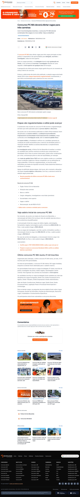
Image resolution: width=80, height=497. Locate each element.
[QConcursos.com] (6, 456)
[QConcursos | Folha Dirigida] (7, 2)
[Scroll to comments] (19, 47)
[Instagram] (69, 483)
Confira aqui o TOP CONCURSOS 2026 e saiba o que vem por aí (39, 245)
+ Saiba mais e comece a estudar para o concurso (33, 207)
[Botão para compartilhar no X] (36, 47)
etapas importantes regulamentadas (40, 76)
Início (19, 20)
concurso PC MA (24, 54)
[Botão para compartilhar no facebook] (32, 47)
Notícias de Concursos (25, 20)
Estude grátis (74, 2)
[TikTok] (75, 483)
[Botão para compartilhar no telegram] (29, 47)
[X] (63, 483)
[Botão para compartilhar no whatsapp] (25, 47)
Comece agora (52, 118)
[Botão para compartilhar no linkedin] (39, 47)
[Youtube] (65, 483)
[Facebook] (59, 483)
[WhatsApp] (77, 483)
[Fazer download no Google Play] (61, 493)
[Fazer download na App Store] (73, 493)
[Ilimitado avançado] (40, 14)
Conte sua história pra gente (16, 483)
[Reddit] (71, 483)
